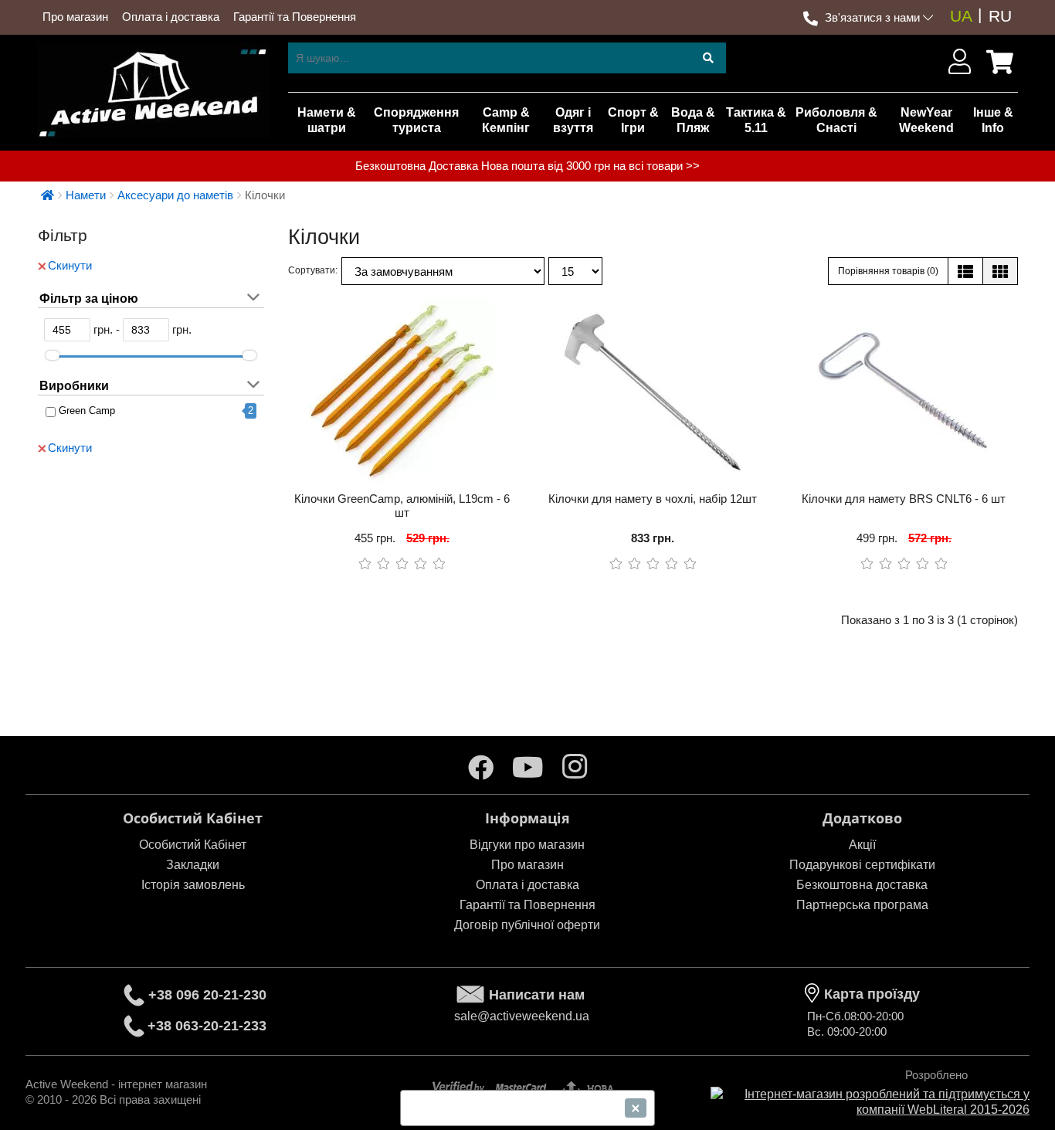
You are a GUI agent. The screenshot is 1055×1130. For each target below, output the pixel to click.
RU (1000, 16)
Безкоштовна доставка (862, 884)
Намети (86, 195)
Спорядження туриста (416, 120)
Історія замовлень (193, 884)
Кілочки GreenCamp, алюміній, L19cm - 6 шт (402, 505)
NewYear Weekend (926, 120)
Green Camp (87, 410)
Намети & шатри (326, 120)
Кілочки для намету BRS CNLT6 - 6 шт (904, 498)
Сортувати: (313, 270)
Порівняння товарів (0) (888, 271)
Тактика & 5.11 (756, 120)
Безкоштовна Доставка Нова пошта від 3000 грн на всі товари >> (527, 165)
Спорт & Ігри (633, 120)
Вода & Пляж (693, 120)
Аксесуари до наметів (175, 195)
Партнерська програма (862, 904)
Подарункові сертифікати (862, 864)
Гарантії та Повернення (294, 16)
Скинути (70, 265)
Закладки (192, 864)
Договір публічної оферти (527, 924)
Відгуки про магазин (527, 844)
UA (961, 16)
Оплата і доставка (170, 16)
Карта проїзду (872, 994)
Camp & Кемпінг (506, 120)
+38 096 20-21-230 (207, 995)
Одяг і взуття (573, 120)
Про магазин (75, 16)
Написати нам (537, 995)
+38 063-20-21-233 (207, 1025)
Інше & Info (993, 120)
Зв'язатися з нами (872, 17)
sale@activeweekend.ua (521, 1016)
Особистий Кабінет (192, 844)
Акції (862, 844)
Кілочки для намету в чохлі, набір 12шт (652, 498)
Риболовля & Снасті (836, 120)
